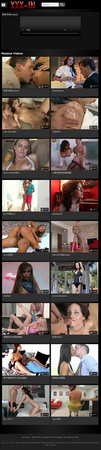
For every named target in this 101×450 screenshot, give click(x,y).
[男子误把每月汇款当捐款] (25, 375)
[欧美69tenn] (74, 334)
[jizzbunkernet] (74, 88)
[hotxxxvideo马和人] (25, 170)
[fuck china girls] (25, 129)
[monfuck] (25, 293)
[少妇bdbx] (74, 129)
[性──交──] (25, 416)
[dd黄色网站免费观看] (74, 170)
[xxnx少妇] (74, 416)
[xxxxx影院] (25, 252)
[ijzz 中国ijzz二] (25, 211)
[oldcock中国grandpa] (74, 252)
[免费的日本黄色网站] (25, 334)
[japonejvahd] (74, 211)
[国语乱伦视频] (74, 375)
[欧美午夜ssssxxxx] (25, 88)
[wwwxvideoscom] (74, 293)
